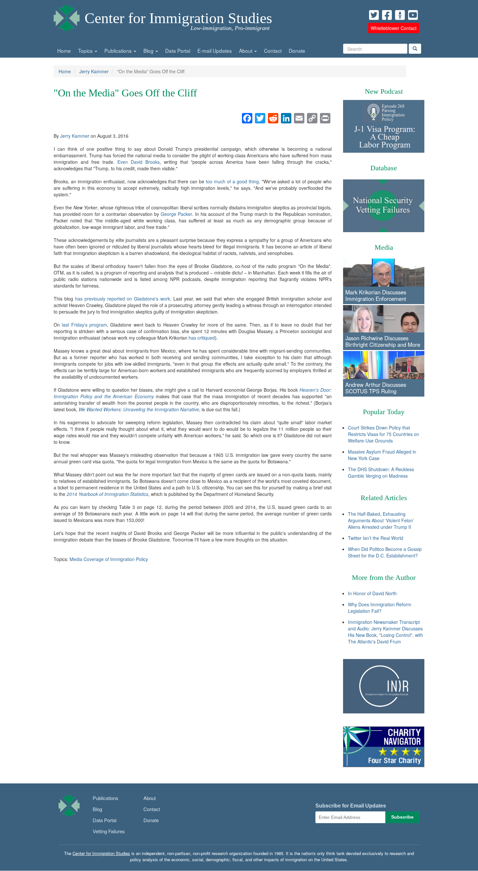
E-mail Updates (214, 50)
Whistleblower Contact (394, 28)
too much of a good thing (232, 181)
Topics (86, 50)
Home (64, 50)
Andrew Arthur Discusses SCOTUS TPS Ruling (375, 388)
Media (384, 247)
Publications (118, 50)
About (246, 50)
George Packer (176, 214)
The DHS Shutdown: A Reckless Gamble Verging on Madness (381, 472)
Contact (273, 50)
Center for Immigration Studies (178, 18)
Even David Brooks (138, 162)
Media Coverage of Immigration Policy (109, 559)
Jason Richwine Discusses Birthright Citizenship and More (382, 341)
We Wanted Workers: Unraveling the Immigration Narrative (139, 409)
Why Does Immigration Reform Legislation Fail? (379, 607)
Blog (149, 50)
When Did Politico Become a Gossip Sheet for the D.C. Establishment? (385, 552)
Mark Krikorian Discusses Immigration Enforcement (375, 295)
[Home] (67, 16)
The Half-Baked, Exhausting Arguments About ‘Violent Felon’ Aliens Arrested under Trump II (381, 520)
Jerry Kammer (94, 71)
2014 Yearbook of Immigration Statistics (107, 494)
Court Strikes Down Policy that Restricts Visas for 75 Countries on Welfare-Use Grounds (383, 434)
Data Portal (177, 50)
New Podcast (384, 91)
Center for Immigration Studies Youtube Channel (413, 15)
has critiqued (202, 337)
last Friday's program (84, 324)
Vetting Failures (109, 831)
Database (383, 168)
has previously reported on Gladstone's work (122, 298)
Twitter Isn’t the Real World (375, 538)
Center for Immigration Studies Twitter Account (374, 15)
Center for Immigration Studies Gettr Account (400, 15)
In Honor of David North (372, 593)
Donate (297, 50)
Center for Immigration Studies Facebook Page (387, 15)
